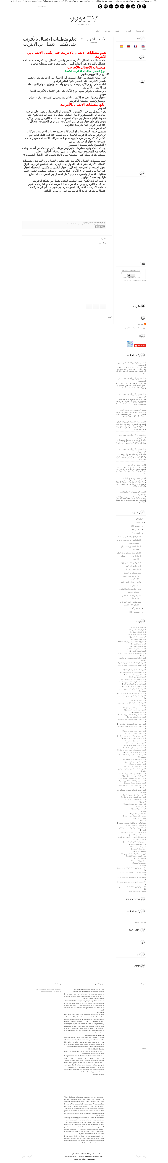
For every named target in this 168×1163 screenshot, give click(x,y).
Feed (144, 6)
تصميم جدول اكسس (139, 818)
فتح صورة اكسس (140, 863)
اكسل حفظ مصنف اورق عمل (129, 553)
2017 (141, 519)
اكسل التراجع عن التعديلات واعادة (135, 684)
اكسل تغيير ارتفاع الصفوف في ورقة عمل (132, 724)
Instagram (106, 6)
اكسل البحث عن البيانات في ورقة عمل (133, 682)
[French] (135, 47)
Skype (100, 6)
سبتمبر (137, 608)
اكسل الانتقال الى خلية (138, 677)
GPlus (128, 6)
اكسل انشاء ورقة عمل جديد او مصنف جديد (132, 696)
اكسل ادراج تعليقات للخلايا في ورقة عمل (132, 663)
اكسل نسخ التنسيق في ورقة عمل (131, 422)
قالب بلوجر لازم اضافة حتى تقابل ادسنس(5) (131, 887)
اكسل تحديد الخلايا (133, 570)
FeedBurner (135, 278)
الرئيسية (140, 31)
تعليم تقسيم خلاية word (138, 847)
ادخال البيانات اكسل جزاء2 (130, 563)
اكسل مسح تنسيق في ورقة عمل (135, 795)
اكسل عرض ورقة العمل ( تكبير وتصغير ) (132, 781)
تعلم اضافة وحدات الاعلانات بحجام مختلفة (132, 823)
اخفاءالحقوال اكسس (139, 627)
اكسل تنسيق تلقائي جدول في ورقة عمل (132, 750)
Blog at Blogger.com (71, 1156)
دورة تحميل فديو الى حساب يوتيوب (134, 854)
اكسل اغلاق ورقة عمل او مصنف (135, 674)
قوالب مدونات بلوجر (79, 1159)
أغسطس (136, 612)
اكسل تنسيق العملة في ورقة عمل (135, 745)
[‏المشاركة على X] (98, 226)
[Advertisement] (126, 126)
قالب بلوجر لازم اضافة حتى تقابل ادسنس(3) (131, 877)
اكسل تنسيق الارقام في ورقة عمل (134, 738)
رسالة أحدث (103, 306)
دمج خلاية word (141, 851)
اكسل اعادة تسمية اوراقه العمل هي (134, 672)
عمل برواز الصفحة (140, 861)
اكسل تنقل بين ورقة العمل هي (136, 752)
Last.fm (111, 6)
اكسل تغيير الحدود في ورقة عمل (135, 731)
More (144, 49)
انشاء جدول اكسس (139, 809)
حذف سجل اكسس (139, 849)
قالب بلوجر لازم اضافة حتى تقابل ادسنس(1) (131, 868)
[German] (127, 47)
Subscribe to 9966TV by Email (135, 280)
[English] (142, 47)
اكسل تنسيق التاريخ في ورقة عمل (134, 740)
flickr (117, 6)
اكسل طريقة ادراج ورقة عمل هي (135, 776)
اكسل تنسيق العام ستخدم (137, 743)
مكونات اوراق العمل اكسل (130, 582)
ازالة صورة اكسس (140, 639)
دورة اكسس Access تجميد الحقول (132, 410)
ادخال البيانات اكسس (139, 630)
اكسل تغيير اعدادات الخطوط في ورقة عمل (132, 726)
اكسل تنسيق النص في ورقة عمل (135, 748)
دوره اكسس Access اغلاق (137, 856)
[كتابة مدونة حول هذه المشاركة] (101, 226)
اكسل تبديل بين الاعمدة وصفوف (135, 707)
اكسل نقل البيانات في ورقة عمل (135, 799)
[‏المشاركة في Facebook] (96, 226)
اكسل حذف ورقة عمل (136, 465)
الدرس (128, 31)
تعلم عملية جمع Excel (139, 835)
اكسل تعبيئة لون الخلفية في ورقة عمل (133, 715)
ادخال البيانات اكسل (133, 566)
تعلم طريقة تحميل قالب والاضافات (134, 832)
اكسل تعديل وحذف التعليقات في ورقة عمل (132, 719)
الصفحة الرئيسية (140, 922)
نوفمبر (137, 530)
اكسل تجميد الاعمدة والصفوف (136, 710)
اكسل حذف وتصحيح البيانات (134, 479)
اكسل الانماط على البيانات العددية (135, 679)
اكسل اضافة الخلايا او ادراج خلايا (135, 670)
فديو (117, 31)
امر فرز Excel (141, 806)
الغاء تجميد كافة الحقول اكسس (135, 804)
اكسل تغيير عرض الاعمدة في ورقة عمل (133, 736)
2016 (141, 523)
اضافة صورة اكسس (139, 646)
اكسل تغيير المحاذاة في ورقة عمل (134, 733)
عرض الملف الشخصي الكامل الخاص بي (135, 328)
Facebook (139, 6)
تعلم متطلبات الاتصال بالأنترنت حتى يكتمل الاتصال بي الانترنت (80, 224)
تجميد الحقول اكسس (139, 814)
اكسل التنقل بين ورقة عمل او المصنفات (133, 693)
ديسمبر (137, 526)
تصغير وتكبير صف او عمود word (135, 816)
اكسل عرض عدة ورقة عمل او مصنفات (133, 778)
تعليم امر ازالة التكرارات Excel (136, 842)
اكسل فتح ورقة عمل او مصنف (129, 537)
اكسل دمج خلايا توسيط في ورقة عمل (134, 773)
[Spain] (120, 47)
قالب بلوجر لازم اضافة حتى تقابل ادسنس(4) (131, 882)
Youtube (122, 6)
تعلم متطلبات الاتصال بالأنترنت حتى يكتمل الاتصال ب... (132, 576)
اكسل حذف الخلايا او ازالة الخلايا (135, 759)
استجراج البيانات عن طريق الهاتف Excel (132, 642)
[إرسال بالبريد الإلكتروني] (103, 226)
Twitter (133, 6)
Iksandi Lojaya (98, 1156)
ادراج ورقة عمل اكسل (138, 637)
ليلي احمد (94, 222)
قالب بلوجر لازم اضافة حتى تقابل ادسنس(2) (131, 872)
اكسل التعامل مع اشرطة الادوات (135, 686)
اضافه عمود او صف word (137, 649)
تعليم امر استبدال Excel (138, 844)
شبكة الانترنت (135, 586)
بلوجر (107, 31)
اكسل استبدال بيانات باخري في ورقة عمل (132, 665)
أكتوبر (138, 533)
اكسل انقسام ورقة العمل (137, 700)
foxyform (144, 1048)
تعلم (97, 31)
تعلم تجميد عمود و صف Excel (136, 825)
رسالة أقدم (96, 306)
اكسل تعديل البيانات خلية (138, 717)
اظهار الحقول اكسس (139, 651)
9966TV (84, 20)
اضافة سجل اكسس (139, 644)
